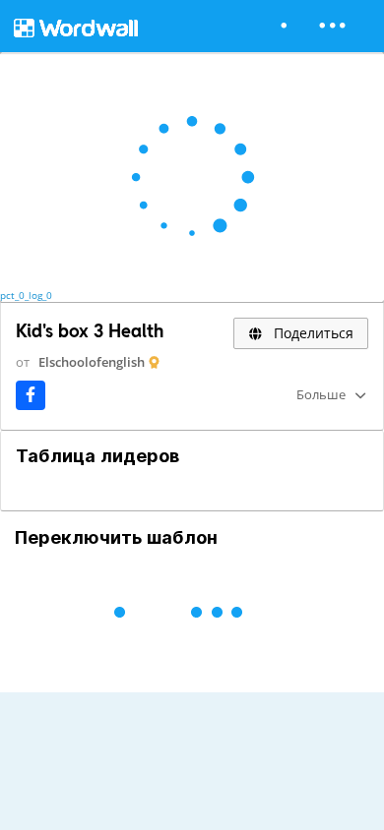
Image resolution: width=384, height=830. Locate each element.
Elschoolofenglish (91, 362)
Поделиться (311, 333)
